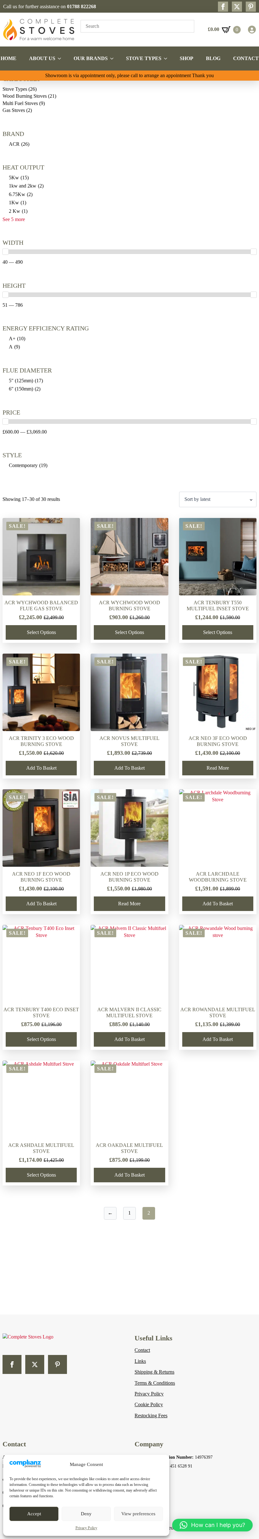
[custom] (251, 7)
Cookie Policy (149, 1404)
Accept (34, 1513)
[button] (212, 1525)
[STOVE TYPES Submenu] (167, 58)
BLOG (213, 58)
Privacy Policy (86, 1528)
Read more (218, 768)
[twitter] (237, 7)
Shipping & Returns (154, 1372)
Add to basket (41, 768)
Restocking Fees (151, 1415)
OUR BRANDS (91, 58)
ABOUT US (42, 58)
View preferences (138, 1513)
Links (140, 1361)
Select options (41, 632)
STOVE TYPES (143, 58)
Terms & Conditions (155, 1383)
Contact (142, 1350)
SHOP (186, 58)
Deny (86, 1513)
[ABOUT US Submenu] (61, 58)
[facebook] (223, 7)
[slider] (5, 252)
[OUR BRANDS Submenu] (114, 58)
